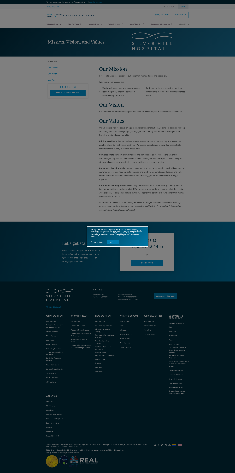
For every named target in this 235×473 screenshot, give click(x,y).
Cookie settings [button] (97, 242)
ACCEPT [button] (113, 242)
